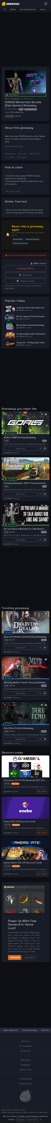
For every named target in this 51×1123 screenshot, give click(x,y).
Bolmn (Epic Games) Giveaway (30, 325)
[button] (18, 239)
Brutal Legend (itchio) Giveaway (31, 316)
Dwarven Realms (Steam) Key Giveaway (25, 636)
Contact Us (26, 1051)
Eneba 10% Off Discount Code (19, 821)
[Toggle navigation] (45, 3)
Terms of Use (26, 1069)
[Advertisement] (25, 37)
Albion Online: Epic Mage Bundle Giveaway (24, 210)
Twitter (11, 157)
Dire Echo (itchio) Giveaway (18, 728)
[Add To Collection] (40, 449)
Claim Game (20, 540)
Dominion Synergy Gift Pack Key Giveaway (24, 212)
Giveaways (15, 99)
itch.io (42, 9)
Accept (20, 1119)
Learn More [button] (29, 957)
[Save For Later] (45, 449)
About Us (25, 1041)
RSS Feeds (25, 1060)
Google (23, 154)
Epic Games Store (28, 9)
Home (7, 99)
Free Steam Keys (29, 1030)
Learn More (33, 1119)
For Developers (25, 1046)
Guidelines (25, 1065)
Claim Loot (20, 448)
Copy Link (23, 157)
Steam (13, 9)
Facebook (36, 154)
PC (5, 9)
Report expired (14, 191)
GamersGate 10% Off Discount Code (23, 862)
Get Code (42, 791)
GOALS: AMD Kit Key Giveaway (20, 437)
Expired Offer (25, 268)
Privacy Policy (26, 1079)
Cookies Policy (25, 1083)
